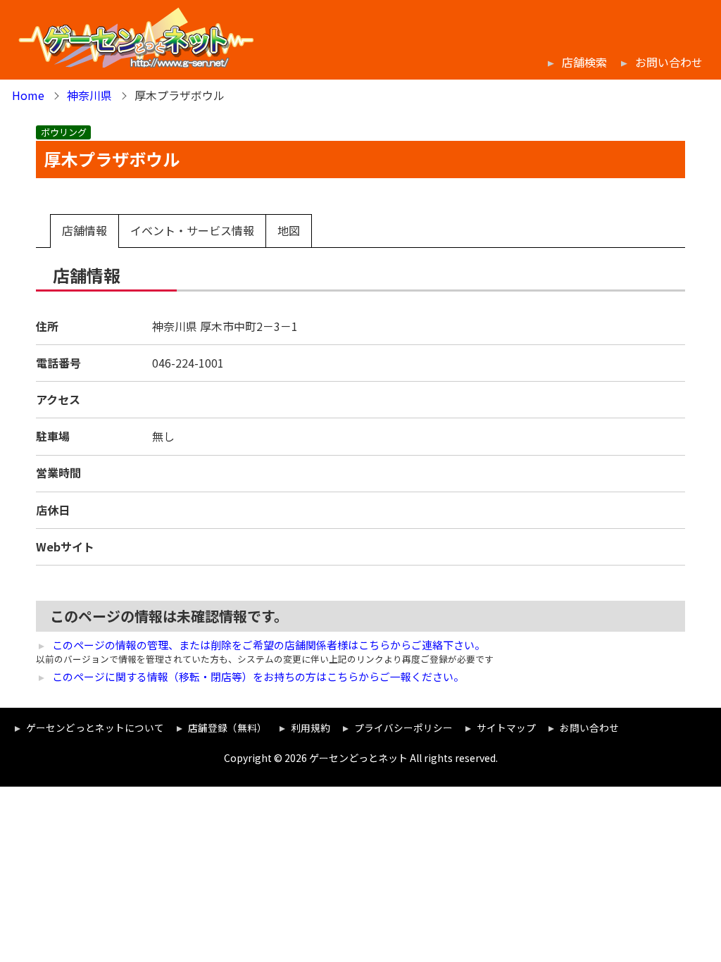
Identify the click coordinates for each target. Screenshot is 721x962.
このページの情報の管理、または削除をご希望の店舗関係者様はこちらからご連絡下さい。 (268, 645)
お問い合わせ (669, 62)
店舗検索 (584, 62)
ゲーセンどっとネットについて (95, 727)
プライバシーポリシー (403, 727)
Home (28, 95)
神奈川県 (89, 95)
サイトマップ (506, 727)
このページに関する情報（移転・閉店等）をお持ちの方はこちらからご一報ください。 (258, 676)
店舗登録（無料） (227, 727)
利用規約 (310, 727)
